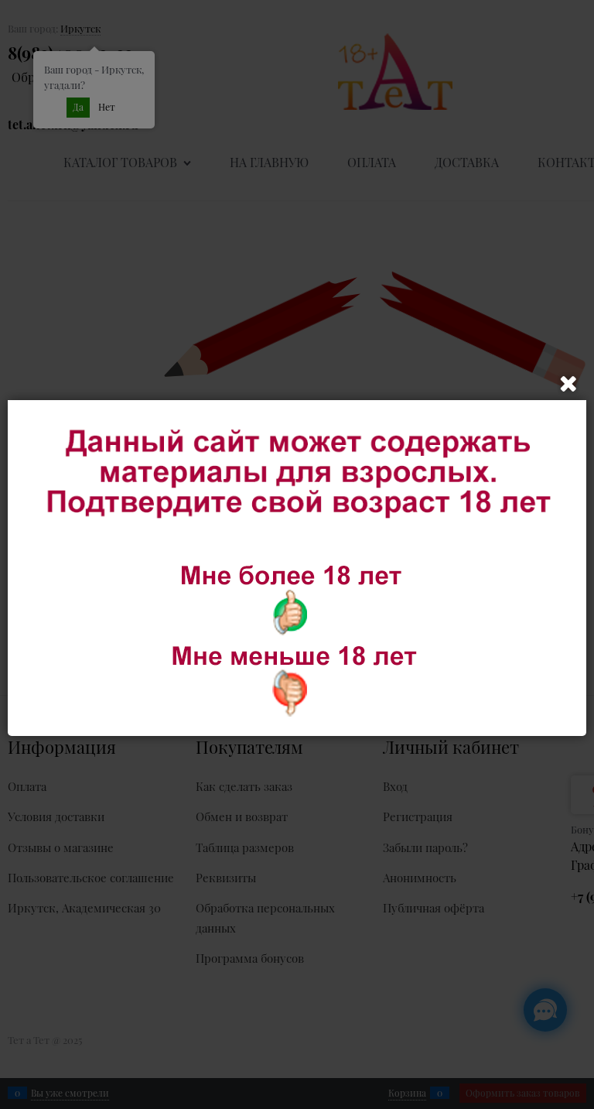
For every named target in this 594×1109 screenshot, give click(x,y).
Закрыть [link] (568, 383)
